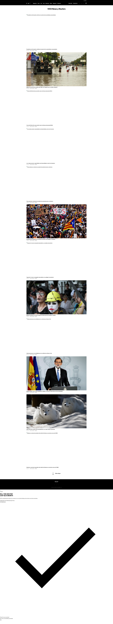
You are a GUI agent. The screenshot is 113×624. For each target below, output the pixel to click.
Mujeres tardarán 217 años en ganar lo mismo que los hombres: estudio (41, 315)
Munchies (47, 3)
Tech (44, 3)
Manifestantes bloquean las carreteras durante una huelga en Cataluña (40, 239)
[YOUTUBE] (59, 484)
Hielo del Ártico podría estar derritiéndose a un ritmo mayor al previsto (40, 429)
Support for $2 (2, 500)
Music (51, 3)
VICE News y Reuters (34, 50)
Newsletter (75, 3)
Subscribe (70, 3)
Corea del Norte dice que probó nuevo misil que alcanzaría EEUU (39, 125)
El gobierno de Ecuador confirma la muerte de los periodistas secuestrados (41, 49)
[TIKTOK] (57, 484)
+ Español (85, 0)
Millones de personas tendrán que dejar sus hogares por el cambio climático (41, 87)
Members (59, 3)
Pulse (39, 3)
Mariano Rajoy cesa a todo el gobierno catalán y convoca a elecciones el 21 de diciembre (44, 391)
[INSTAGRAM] (55, 484)
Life (41, 3)
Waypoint (55, 3)
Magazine (35, 3)
